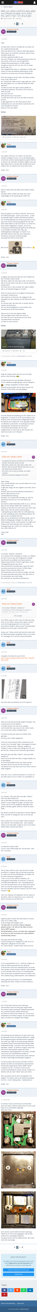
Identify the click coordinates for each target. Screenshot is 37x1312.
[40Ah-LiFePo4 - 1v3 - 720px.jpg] (18, 1130)
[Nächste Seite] (22, 23)
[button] (2, 2)
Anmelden (18, 1274)
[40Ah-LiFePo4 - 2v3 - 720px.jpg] (18, 1170)
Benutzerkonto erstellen (18, 1270)
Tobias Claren (7, 18)
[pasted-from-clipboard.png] (14, 689)
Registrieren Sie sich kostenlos (19, 1263)
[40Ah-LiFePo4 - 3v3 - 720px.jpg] (18, 1210)
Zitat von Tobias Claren (12, 457)
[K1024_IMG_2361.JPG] (18, 402)
